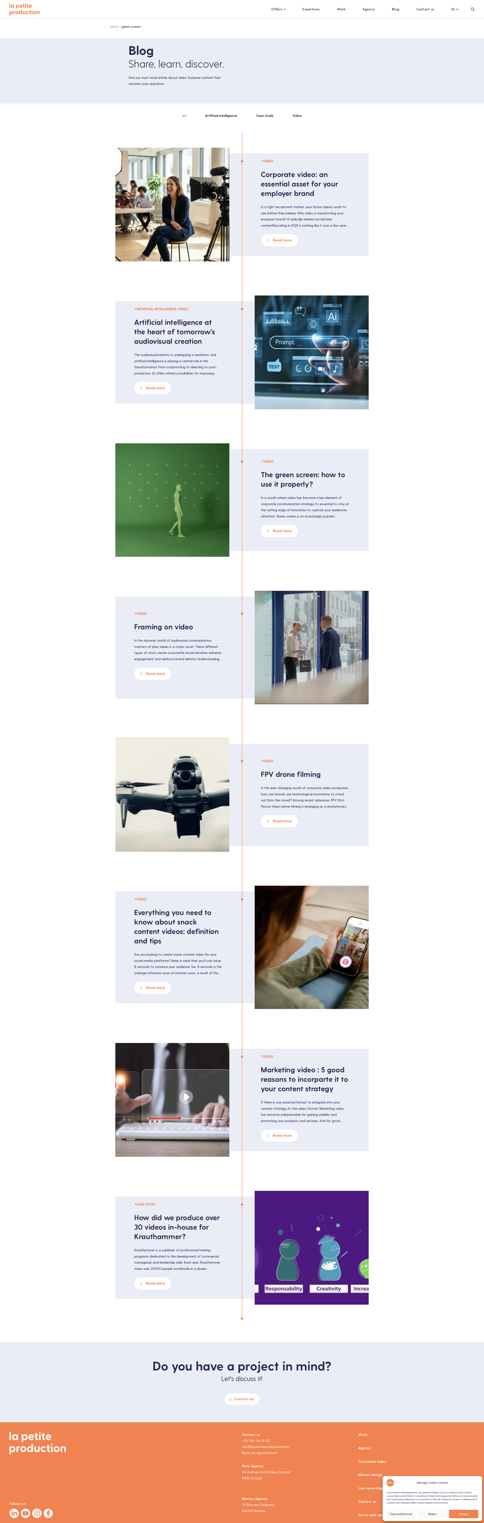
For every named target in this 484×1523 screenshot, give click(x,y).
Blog (395, 9)
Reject (432, 1514)
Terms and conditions (376, 1515)
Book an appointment (260, 1453)
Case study (265, 116)
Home (114, 27)
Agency (368, 9)
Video (297, 116)
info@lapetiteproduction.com (265, 1447)
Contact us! (244, 1399)
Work (341, 9)
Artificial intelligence (221, 116)
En (453, 9)
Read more (282, 240)
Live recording (370, 1488)
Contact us (425, 9)
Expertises (311, 9)
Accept (463, 1514)
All (184, 116)
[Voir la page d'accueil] (24, 9)
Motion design (370, 1475)
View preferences (401, 1514)
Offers (276, 9)
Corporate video (372, 1461)
